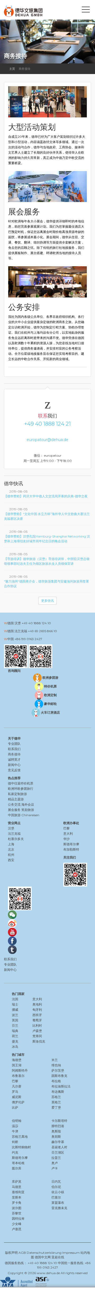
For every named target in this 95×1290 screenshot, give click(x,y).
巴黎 (15, 1081)
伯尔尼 (56, 1187)
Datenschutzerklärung (44, 1253)
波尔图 (16, 1208)
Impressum (71, 1253)
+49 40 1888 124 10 (36, 623)
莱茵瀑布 (57, 1203)
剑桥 (15, 1142)
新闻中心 (14, 765)
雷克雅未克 (59, 1208)
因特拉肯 (18, 1218)
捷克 (15, 1041)
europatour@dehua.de (47, 439)
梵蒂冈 (37, 1036)
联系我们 (14, 749)
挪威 (15, 1010)
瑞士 (15, 1004)
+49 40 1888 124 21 (47, 423)
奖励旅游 (27, 810)
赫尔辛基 (57, 1142)
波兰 (15, 1015)
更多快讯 (47, 601)
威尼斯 (16, 1097)
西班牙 (37, 1015)
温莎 (15, 1126)
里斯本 (16, 1197)
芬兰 (15, 1025)
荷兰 (15, 1036)
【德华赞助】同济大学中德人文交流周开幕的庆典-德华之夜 (46, 496)
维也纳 (56, 1065)
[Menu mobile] (86, 11)
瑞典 (15, 1031)
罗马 (15, 1092)
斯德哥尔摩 (20, 1158)
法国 (15, 999)
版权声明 (11, 1253)
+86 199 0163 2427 (28, 639)
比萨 (15, 1107)
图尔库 (16, 1168)
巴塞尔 (56, 1197)
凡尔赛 (16, 1086)
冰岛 (15, 1047)
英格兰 (56, 1102)
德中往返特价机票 (20, 783)
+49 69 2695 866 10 (42, 631)
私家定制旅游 (17, 794)
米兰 (54, 1060)
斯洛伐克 (38, 1041)
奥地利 (37, 1004)
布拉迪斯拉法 (60, 1086)
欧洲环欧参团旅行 (20, 789)
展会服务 (14, 810)
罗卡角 (16, 1203)
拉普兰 (56, 1158)
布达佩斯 (57, 1092)
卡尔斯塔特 (59, 1121)
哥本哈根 (18, 1163)
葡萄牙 (37, 1020)
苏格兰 (56, 1097)
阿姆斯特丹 (20, 1070)
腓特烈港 (57, 1126)
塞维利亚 (18, 1192)
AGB (22, 1253)
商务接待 (14, 754)
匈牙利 (37, 1010)
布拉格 (56, 1081)
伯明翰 (16, 1121)
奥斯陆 (56, 1131)
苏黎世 (16, 1213)
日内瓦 (56, 1181)
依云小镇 (57, 1192)
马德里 (16, 1187)
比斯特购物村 (21, 1147)
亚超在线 (57, 1257)
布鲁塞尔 (18, 1076)
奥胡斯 (56, 1136)
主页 (12, 69)
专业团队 (14, 744)
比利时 (37, 1025)
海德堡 (16, 1060)
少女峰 (16, 1224)
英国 (15, 1020)
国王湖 (16, 1065)
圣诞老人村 (59, 1147)
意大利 (37, 999)
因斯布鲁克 (59, 1076)
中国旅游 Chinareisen (23, 815)
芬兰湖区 (57, 1152)
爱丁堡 (56, 1107)
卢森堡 (37, 1031)
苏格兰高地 (20, 1136)
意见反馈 (14, 770)
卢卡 (54, 1168)
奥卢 (54, 1163)
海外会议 (27, 804)
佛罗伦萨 (18, 1102)
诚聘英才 (14, 759)
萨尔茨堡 (57, 1070)
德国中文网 (43, 1257)
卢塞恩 (16, 1229)
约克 (15, 1152)
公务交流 (14, 804)
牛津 (15, 1131)
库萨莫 (16, 1181)
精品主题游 (16, 799)
